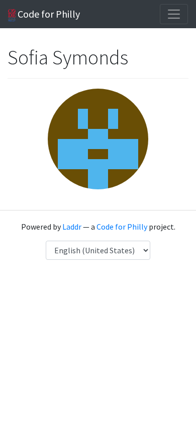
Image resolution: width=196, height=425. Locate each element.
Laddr (71, 227)
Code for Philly (48, 14)
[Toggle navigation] (174, 14)
